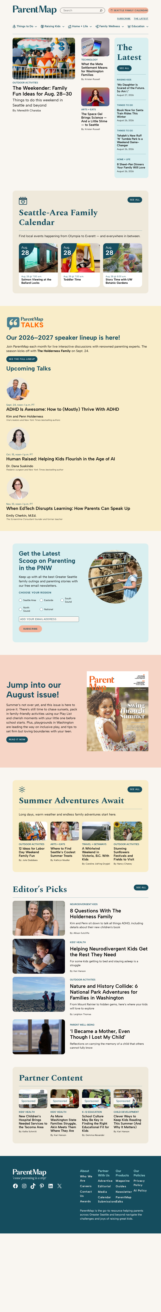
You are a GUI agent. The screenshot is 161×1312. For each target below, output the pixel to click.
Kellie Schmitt (29, 1131)
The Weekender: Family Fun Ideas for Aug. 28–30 (42, 91)
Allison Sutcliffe (81, 933)
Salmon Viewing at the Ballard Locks (36, 281)
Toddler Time (72, 279)
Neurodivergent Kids (84, 904)
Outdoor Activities (25, 82)
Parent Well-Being (82, 1024)
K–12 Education (92, 1112)
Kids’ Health (78, 942)
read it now (17, 739)
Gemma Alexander (95, 1135)
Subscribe (124, 18)
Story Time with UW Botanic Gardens (119, 281)
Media (102, 1192)
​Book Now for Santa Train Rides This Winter (130, 113)
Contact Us (86, 1194)
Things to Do (125, 105)
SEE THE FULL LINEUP (22, 359)
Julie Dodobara (29, 860)
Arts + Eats (88, 109)
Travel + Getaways (94, 844)
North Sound (26, 609)
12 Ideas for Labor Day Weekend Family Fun (31, 852)
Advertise (105, 1181)
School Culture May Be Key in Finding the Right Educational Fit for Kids (95, 1123)
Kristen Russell (92, 79)
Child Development (126, 1112)
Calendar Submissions (107, 1199)
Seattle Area (29, 600)
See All (135, 199)
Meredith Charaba (29, 110)
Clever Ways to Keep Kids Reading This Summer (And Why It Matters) (127, 1121)
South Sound (68, 600)
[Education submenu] (147, 26)
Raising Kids (124, 79)
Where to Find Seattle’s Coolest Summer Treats (62, 852)
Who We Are (86, 1178)
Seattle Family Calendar (131, 10)
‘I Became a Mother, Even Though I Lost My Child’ (100, 1034)
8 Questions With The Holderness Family (95, 913)
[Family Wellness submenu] (123, 26)
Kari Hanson (80, 971)
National (48, 609)
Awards (85, 1201)
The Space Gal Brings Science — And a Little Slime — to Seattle (94, 119)
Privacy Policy (139, 1183)
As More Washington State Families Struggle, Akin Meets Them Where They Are (63, 1123)
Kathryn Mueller (62, 860)
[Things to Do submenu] (36, 26)
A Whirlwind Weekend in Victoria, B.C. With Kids (95, 854)
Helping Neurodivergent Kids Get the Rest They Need (109, 952)
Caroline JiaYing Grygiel (98, 863)
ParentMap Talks (123, 1199)
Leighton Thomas (82, 1014)
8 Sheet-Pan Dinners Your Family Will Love (131, 166)
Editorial (104, 1186)
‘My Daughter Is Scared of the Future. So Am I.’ (131, 88)
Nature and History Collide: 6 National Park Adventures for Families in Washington (104, 992)
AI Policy (140, 1190)
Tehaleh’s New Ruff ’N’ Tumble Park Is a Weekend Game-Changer (130, 140)
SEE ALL (124, 68)
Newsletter (124, 1192)
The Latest (141, 18)
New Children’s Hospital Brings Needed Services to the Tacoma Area (33, 1121)
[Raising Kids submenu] (63, 26)
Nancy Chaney (124, 863)
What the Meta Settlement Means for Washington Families (94, 69)
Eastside (48, 600)
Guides (121, 1186)
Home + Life (123, 159)
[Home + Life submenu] (91, 26)
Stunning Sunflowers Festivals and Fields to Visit (124, 854)
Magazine (123, 1181)
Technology (89, 59)
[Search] (101, 10)
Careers (86, 1186)
